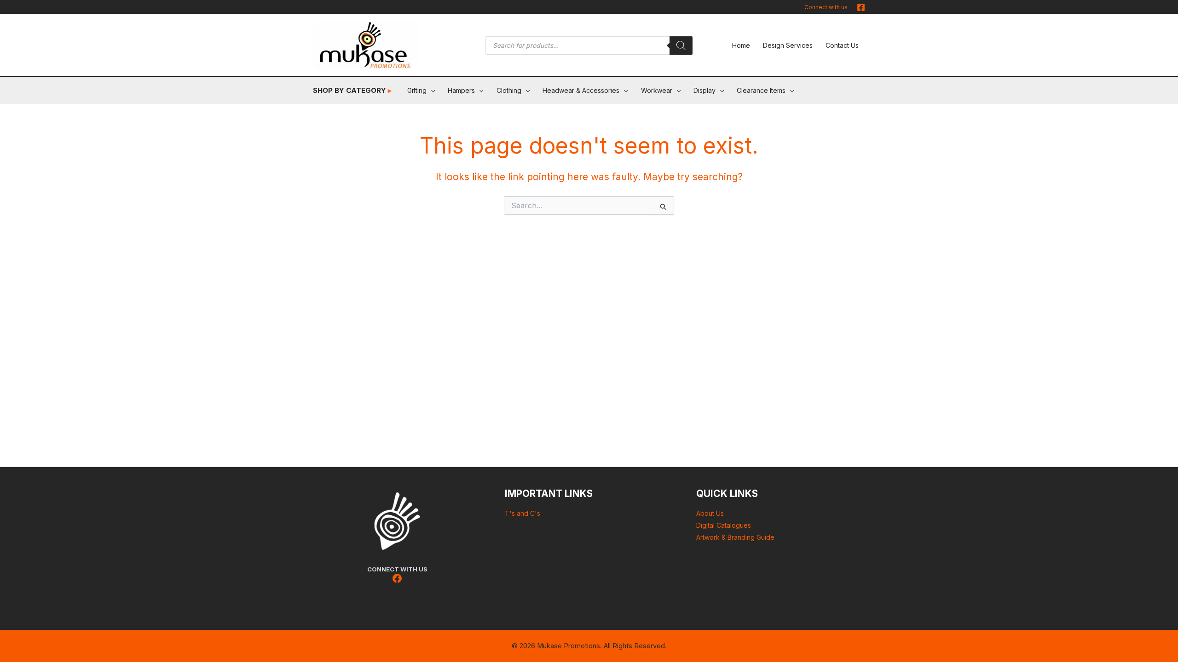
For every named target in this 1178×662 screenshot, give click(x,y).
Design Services (788, 45)
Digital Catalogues (723, 525)
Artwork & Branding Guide (735, 537)
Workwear (656, 90)
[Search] (681, 45)
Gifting (417, 90)
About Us (710, 513)
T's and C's (522, 513)
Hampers (461, 90)
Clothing (509, 90)
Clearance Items (761, 90)
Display (704, 90)
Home (741, 45)
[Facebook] (861, 7)
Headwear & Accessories (581, 90)
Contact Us (842, 45)
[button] (431, 90)
